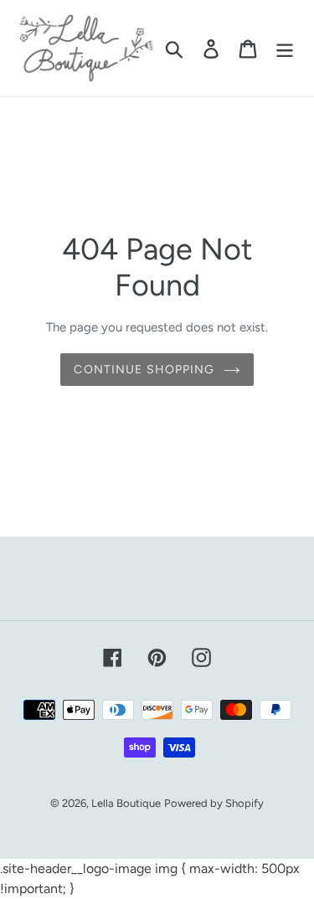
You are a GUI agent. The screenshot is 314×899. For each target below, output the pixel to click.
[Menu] (284, 48)
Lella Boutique (126, 803)
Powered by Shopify (214, 803)
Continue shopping (144, 369)
